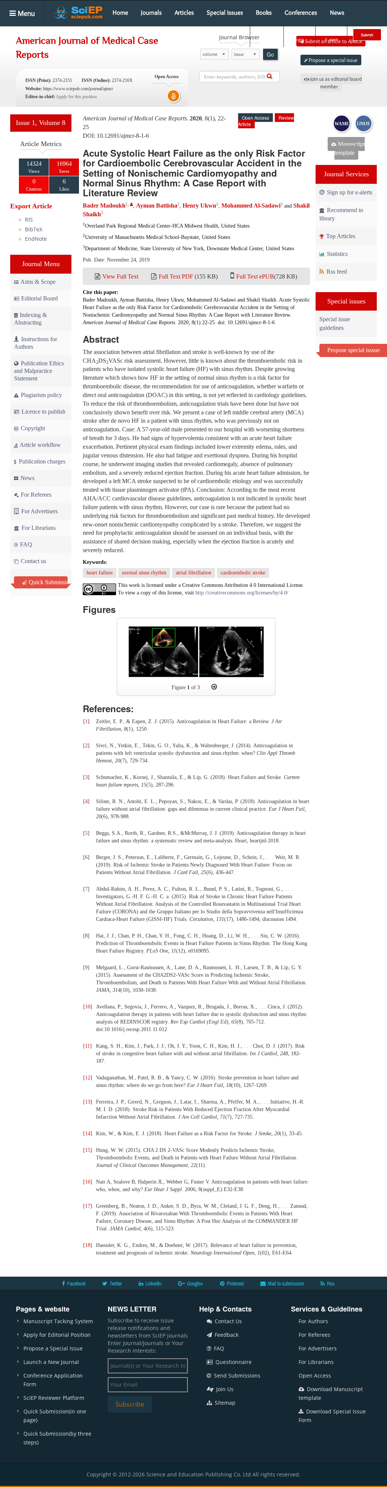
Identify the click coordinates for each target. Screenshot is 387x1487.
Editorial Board (39, 298)
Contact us (32, 561)
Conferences (301, 12)
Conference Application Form (53, 1380)
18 (87, 1245)
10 (87, 1007)
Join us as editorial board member (335, 82)
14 (87, 1133)
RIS (29, 219)
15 (87, 1150)
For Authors (313, 1321)
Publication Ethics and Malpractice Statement (39, 371)
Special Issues (225, 12)
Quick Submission (47, 582)
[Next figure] (214, 686)
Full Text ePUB (255, 276)
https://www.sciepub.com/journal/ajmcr (78, 88)
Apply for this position (76, 96)
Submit (367, 34)
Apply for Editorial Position (57, 1334)
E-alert (331, 39)
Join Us (224, 1389)
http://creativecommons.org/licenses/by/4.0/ (241, 593)
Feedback (225, 1334)
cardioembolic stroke (243, 573)
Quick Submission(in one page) (54, 1416)
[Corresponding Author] (131, 204)
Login (298, 39)
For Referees (35, 494)
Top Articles (340, 236)
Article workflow (40, 445)
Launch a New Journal (51, 1361)
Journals (151, 12)
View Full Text (120, 276)
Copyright (32, 428)
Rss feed (336, 271)
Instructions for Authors (35, 343)
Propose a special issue (333, 60)
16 (87, 1182)
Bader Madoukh (104, 205)
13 (87, 1102)
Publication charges (41, 461)
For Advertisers (39, 511)
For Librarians (38, 528)
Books (264, 12)
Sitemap (224, 1402)
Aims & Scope (38, 282)
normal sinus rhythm (144, 573)
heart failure (100, 573)
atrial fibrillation (193, 573)
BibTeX (33, 229)
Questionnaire (233, 1361)
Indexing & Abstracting (30, 319)
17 (87, 1206)
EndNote (36, 238)
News (337, 12)
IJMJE (363, 123)
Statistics (336, 254)
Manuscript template (349, 148)
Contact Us (227, 1321)
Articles (184, 12)
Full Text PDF (176, 276)
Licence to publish (42, 411)
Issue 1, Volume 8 (40, 122)
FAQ (25, 544)
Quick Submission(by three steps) (57, 1438)
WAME (341, 123)
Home (120, 12)
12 (87, 1078)
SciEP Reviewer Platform (53, 1397)
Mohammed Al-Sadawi (250, 205)
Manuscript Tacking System (58, 1321)
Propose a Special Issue (53, 1348)
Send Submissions (236, 1375)
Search (266, 39)
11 (87, 1046)
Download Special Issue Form (332, 1416)
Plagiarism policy (40, 395)
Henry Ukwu (199, 205)
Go (270, 54)
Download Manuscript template (331, 1393)
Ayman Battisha (156, 205)
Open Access (315, 1375)
